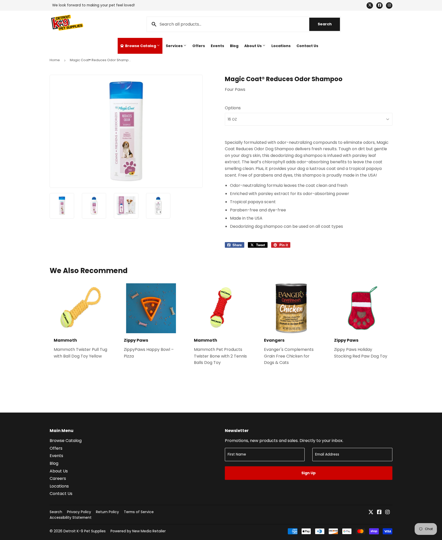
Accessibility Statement (71, 517)
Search (329, 24)
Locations (281, 45)
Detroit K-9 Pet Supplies (84, 531)
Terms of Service (139, 511)
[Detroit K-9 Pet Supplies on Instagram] (387, 512)
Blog (234, 45)
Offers (198, 45)
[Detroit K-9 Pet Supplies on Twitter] (370, 512)
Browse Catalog (140, 45)
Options (233, 108)
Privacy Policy (79, 511)
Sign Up (308, 473)
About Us (253, 45)
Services (174, 45)
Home (55, 60)
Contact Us (307, 45)
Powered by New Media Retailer (138, 531)
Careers (58, 478)
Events (217, 45)
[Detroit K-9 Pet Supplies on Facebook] (379, 512)
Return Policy (107, 511)
